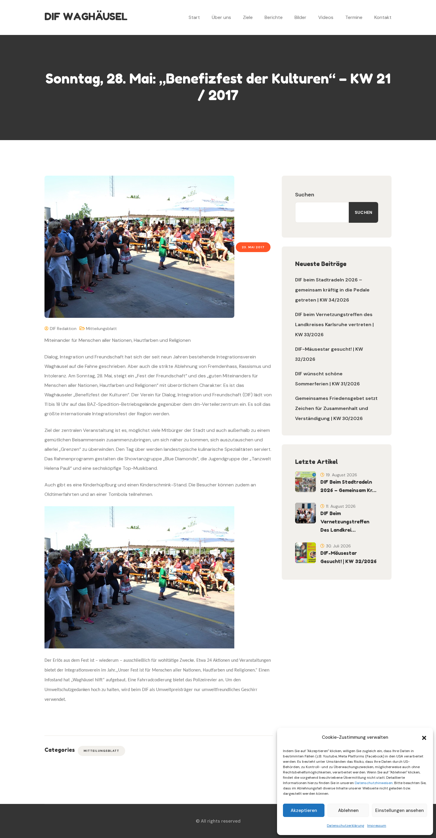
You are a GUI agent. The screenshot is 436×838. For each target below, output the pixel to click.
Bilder (300, 17)
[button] (424, 737)
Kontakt (383, 17)
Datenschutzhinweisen (374, 783)
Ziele (248, 17)
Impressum (376, 825)
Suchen (304, 194)
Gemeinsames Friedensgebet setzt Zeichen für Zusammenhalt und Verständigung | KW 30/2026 (336, 408)
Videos (325, 17)
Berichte (274, 17)
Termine (353, 17)
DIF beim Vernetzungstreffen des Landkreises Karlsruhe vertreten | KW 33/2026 (334, 324)
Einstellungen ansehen (399, 810)
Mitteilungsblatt (101, 328)
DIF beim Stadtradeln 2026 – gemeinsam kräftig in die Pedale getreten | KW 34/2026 (332, 290)
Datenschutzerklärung (345, 825)
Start (194, 17)
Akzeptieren (304, 810)
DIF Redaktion (63, 328)
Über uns (221, 17)
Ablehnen (348, 810)
